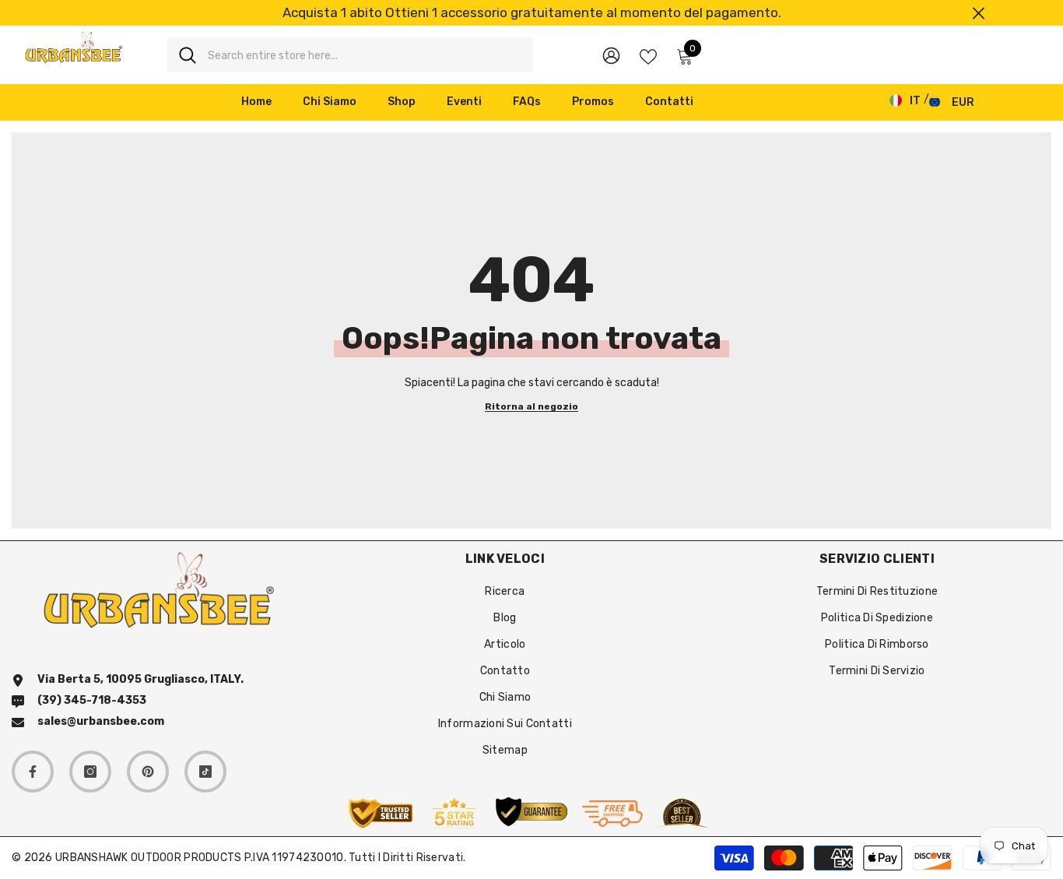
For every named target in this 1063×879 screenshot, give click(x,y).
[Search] (350, 54)
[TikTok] (205, 772)
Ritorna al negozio (531, 407)
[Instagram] (90, 772)
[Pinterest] (148, 772)
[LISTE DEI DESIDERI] (648, 55)
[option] (531, 13)
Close (978, 13)
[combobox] (364, 54)
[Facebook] (33, 772)
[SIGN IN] (611, 55)
